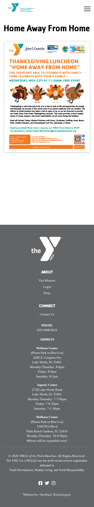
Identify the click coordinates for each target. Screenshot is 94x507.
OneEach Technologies (55, 494)
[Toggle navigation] (87, 9)
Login (47, 287)
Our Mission (47, 280)
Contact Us (47, 314)
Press (47, 293)
